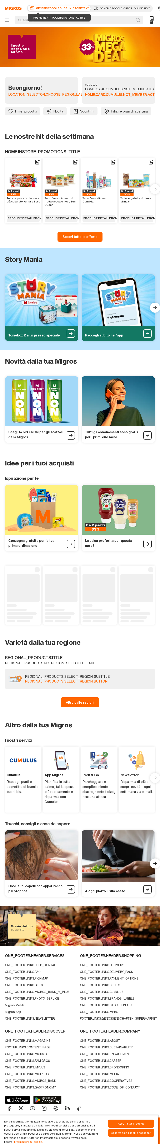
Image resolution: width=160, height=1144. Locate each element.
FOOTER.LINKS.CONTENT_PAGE (28, 1047)
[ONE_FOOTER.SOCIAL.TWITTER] (21, 1108)
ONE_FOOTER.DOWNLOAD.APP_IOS (17, 1100)
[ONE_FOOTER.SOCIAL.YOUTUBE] (32, 1108)
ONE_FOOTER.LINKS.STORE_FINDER (106, 1005)
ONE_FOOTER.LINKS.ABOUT (100, 1040)
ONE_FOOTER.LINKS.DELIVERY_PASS (106, 972)
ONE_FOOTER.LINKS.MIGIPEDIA (27, 1074)
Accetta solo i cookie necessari (131, 1133)
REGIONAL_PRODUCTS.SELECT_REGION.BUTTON (66, 681)
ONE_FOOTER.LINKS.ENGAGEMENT (105, 1054)
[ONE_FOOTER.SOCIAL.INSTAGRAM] (44, 1108)
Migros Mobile (15, 1005)
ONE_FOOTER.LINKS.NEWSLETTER (30, 1018)
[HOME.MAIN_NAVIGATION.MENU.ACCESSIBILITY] (6, 20)
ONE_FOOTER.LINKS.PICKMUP (26, 978)
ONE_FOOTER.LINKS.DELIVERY (102, 965)
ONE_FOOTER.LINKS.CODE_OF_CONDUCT (110, 1087)
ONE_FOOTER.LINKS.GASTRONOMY (30, 1087)
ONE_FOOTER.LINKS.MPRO (99, 1012)
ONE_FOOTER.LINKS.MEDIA (99, 1074)
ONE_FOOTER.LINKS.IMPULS (25, 1067)
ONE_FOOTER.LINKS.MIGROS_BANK (30, 1080)
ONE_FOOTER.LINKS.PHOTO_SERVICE (32, 998)
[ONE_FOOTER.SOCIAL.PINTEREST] (56, 1108)
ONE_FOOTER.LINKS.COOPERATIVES (106, 1080)
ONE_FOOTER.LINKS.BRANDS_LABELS (107, 998)
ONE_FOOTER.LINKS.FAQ (23, 972)
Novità (58, 111)
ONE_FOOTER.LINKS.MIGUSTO (26, 1054)
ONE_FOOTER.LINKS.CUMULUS (102, 992)
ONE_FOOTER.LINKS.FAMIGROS (27, 1060)
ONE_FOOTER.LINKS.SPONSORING (104, 1067)
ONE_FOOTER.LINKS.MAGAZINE (27, 1040)
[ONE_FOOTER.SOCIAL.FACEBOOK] (9, 1108)
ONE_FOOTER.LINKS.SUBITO (100, 985)
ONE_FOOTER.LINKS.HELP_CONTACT (31, 965)
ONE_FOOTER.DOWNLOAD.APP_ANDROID (47, 1100)
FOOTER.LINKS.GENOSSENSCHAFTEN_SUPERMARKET (116, 1018)
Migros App (13, 1012)
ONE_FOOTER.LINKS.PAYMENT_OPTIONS (109, 978)
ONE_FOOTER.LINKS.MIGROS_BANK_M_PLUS (37, 992)
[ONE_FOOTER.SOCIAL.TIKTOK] (79, 1108)
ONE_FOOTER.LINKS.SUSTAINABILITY (106, 1047)
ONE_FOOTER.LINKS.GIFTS (24, 985)
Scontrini (87, 111)
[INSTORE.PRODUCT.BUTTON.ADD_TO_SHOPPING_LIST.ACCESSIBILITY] (37, 162)
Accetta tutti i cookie (131, 1124)
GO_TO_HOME (12, 8)
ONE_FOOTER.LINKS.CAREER (100, 1060)
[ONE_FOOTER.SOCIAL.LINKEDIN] (67, 1108)
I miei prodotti (26, 111)
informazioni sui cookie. (28, 1142)
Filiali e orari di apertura (129, 111)
